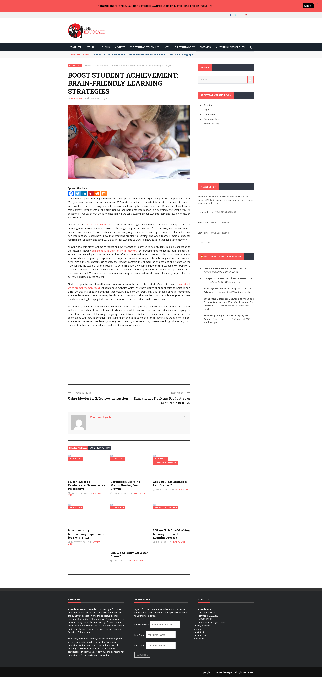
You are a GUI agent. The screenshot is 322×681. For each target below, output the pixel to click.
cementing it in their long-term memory (114, 250)
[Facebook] (71, 193)
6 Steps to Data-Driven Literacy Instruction (228, 278)
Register (208, 105)
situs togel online (201, 625)
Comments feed (212, 118)
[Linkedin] (84, 193)
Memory (158, 507)
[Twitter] (78, 193)
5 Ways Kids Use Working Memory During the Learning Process (171, 534)
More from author (100, 447)
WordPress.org (211, 123)
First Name (203, 222)
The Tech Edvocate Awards (144, 47)
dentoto (197, 628)
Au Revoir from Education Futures (223, 268)
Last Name (203, 232)
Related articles (78, 447)
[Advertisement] (129, 354)
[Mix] (104, 193)
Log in (207, 109)
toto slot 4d (198, 638)
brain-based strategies (99, 224)
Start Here (75, 47)
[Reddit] (97, 193)
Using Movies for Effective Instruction (98, 398)
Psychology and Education (165, 463)
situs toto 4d (199, 632)
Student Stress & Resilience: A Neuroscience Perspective (86, 485)
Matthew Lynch (77, 98)
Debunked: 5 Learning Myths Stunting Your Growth (125, 485)
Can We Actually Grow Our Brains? (129, 554)
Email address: (205, 211)
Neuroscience (75, 66)
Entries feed (210, 114)
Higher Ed (105, 47)
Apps (167, 47)
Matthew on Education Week (223, 256)
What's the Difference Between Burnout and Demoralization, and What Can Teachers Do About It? (229, 302)
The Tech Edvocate (185, 47)
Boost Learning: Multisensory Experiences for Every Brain (86, 534)
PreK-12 (90, 47)
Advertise (120, 47)
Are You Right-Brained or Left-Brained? (170, 483)
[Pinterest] (91, 193)
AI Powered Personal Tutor (231, 47)
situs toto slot (199, 635)
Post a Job (205, 47)
